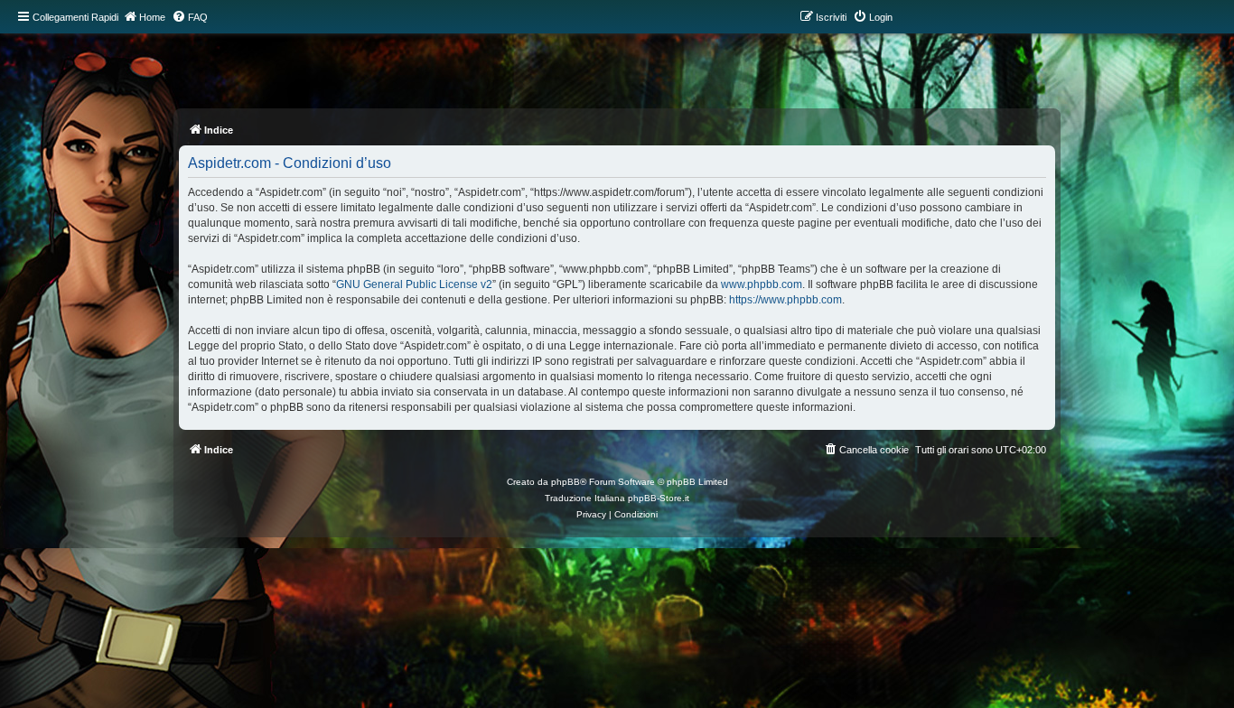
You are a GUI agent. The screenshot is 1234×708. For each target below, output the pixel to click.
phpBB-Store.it (658, 498)
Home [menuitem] (152, 17)
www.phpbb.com (761, 284)
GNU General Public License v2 (414, 284)
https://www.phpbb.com (785, 299)
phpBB (565, 482)
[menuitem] (190, 17)
